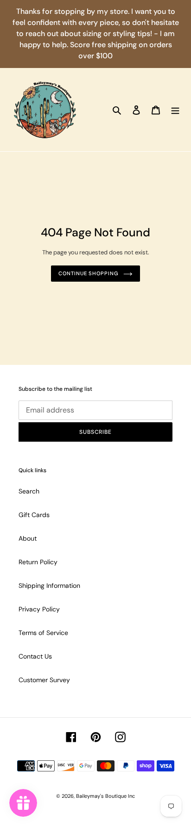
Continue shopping (88, 273)
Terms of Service (43, 633)
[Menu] (175, 109)
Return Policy (38, 562)
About (28, 538)
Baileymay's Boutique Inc (105, 796)
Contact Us (35, 656)
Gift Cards (34, 515)
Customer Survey (44, 680)
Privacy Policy (39, 609)
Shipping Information (49, 585)
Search (29, 491)
